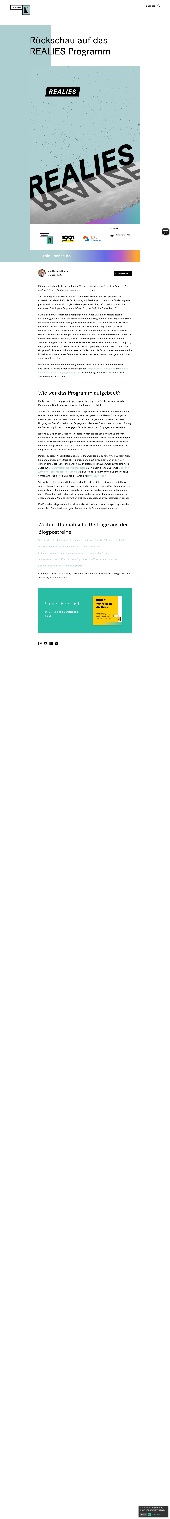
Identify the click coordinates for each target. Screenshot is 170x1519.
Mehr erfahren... (157, 1514)
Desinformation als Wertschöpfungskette (60, 565)
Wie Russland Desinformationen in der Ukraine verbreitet (68, 546)
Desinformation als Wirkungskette (67, 467)
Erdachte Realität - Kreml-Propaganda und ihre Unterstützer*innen (73, 552)
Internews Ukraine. (98, 475)
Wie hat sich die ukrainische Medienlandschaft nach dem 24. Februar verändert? (81, 540)
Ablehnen (143, 1514)
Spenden (151, 5)
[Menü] (164, 6)
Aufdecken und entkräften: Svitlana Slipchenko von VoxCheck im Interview (77, 559)
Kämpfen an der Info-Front (100, 368)
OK (149, 1514)
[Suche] (159, 6)
